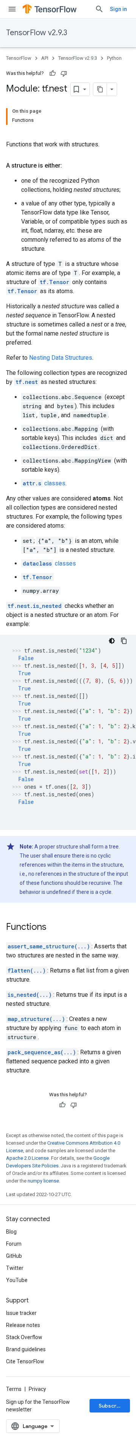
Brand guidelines (26, 1349)
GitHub (14, 1256)
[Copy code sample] (124, 641)
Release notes (23, 1325)
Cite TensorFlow (25, 1361)
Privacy (37, 1389)
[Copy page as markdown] (100, 89)
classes (44, 483)
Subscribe (112, 1405)
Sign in (118, 9)
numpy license (43, 1181)
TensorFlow (18, 58)
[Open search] (99, 9)
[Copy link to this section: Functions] (54, 927)
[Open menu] (12, 9)
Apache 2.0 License (27, 1158)
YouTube (17, 1280)
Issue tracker (21, 1313)
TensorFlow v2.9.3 (36, 32)
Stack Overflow (24, 1337)
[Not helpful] (64, 73)
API (44, 58)
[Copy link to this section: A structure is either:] (69, 165)
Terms (14, 1389)
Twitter (14, 1268)
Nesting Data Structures (60, 357)
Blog (11, 1232)
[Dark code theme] (112, 641)
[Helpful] (52, 73)
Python (114, 58)
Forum (14, 1244)
